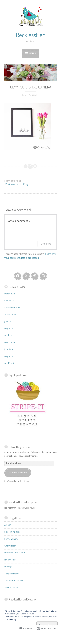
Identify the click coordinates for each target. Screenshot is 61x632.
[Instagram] (43, 276)
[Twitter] (26, 276)
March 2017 (9, 342)
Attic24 (7, 525)
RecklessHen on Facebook (22, 599)
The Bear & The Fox (13, 580)
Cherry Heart (10, 546)
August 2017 (10, 314)
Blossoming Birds (12, 532)
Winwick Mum (11, 587)
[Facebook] (17, 276)
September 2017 (12, 308)
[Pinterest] (34, 276)
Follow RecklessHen (18, 473)
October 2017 (10, 300)
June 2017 (8, 321)
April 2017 (9, 335)
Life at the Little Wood (14, 553)
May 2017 (8, 328)
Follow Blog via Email (19, 447)
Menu (32, 53)
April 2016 (9, 363)
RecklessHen (30, 35)
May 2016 (8, 356)
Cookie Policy (10, 620)
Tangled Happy (11, 574)
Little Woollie (10, 560)
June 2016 (8, 349)
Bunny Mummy (11, 539)
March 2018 (9, 294)
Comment (46, 243)
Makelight (8, 566)
